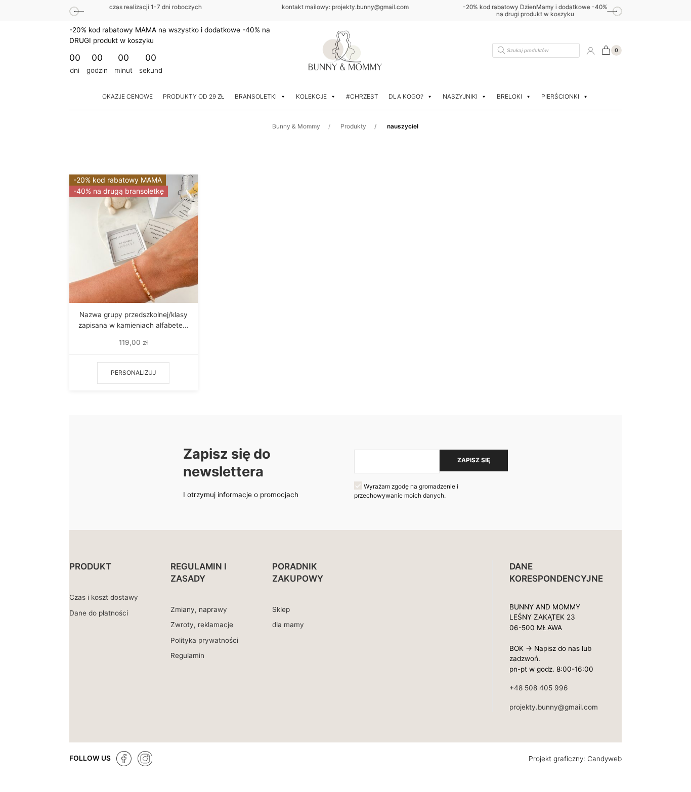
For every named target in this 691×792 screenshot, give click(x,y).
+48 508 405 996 (538, 688)
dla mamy (288, 625)
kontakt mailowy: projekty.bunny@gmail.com (204, 7)
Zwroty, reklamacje (201, 625)
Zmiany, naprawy (198, 609)
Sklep (281, 609)
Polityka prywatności (204, 640)
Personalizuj (133, 372)
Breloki (509, 96)
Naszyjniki (460, 96)
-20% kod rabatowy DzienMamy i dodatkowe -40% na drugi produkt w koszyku (394, 11)
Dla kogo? (405, 96)
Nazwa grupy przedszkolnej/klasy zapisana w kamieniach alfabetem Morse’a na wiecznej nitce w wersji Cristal (133, 320)
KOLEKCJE (311, 96)
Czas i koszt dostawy (103, 597)
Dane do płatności (98, 613)
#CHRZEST (362, 96)
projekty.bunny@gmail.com (553, 707)
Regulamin (187, 655)
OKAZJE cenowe (127, 96)
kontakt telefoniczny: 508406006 (584, 7)
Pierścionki (560, 96)
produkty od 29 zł (194, 96)
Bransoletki (256, 96)
